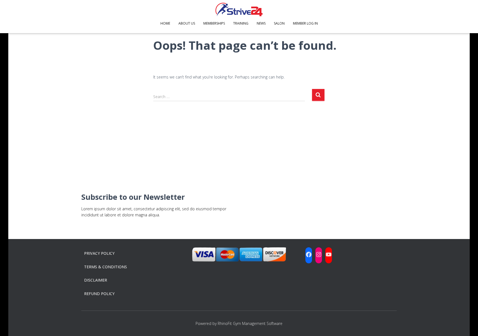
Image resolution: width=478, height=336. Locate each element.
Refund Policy (99, 293)
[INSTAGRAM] (318, 254)
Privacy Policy (99, 253)
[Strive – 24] (238, 10)
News (261, 23)
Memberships (214, 23)
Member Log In (305, 23)
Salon (279, 23)
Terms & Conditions (105, 266)
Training (240, 23)
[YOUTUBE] (328, 254)
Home (165, 23)
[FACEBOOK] (308, 254)
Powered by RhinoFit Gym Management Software (239, 323)
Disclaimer (95, 280)
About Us (186, 23)
